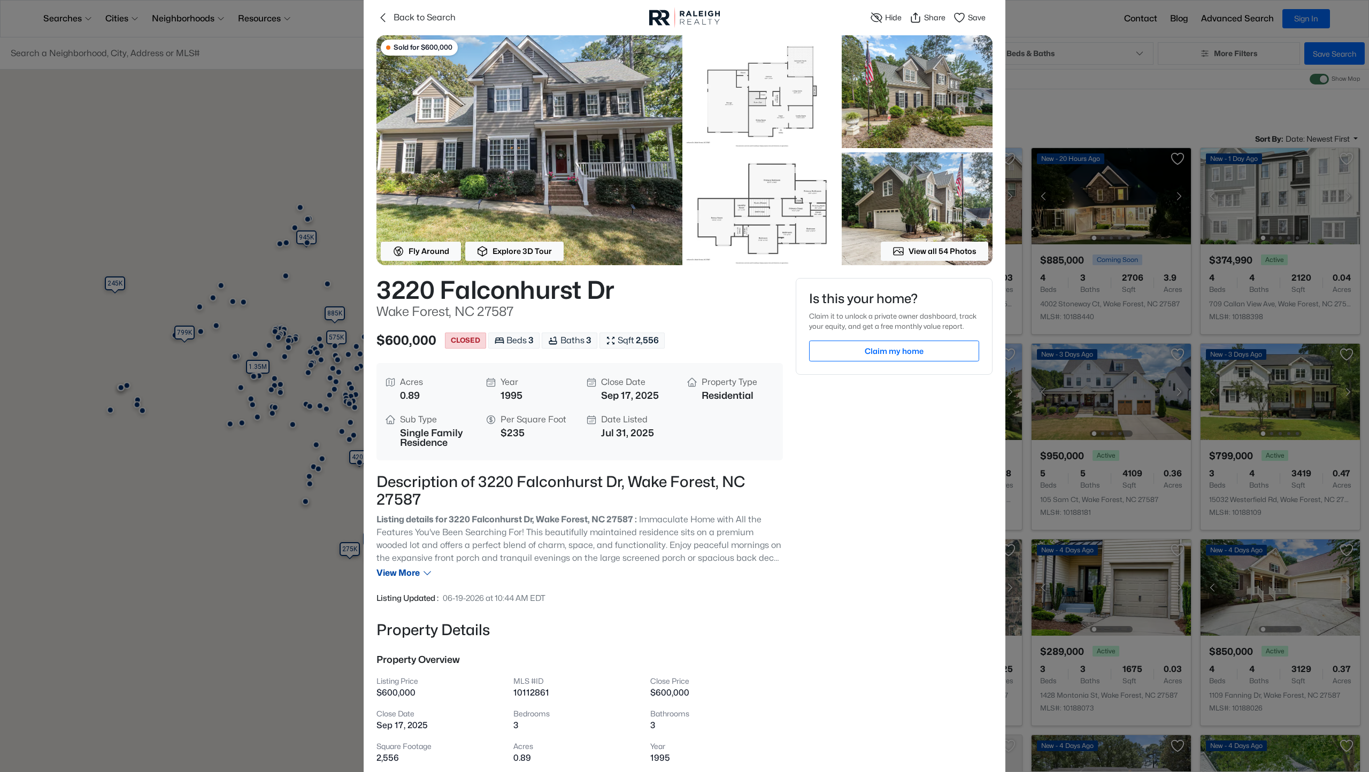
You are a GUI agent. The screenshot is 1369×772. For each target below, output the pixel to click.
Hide (893, 17)
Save (977, 17)
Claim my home (894, 351)
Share (934, 17)
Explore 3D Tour (522, 251)
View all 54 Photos (942, 251)
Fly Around (429, 251)
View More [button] (398, 573)
